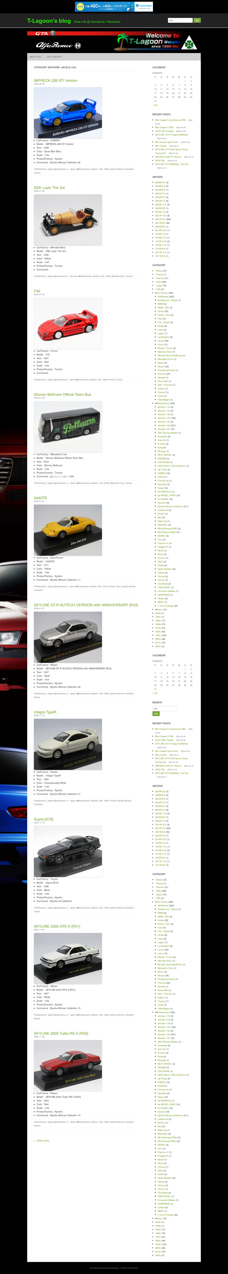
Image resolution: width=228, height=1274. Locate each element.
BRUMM (162, 458)
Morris (161, 362)
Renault (161, 377)
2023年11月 (160, 204)
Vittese (161, 598)
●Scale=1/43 (164, 418)
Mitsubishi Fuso (117, 482)
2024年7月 (160, 193)
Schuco (161, 557)
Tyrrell (161, 395)
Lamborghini (163, 337)
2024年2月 (160, 197)
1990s (106, 169)
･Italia (71, 379)
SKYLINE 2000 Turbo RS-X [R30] (61, 1033)
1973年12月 (160, 241)
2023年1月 (160, 211)
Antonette (162, 436)
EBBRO (161, 473)
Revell (161, 550)
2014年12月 (160, 230)
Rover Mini (163, 381)
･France (159, 274)
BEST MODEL (165, 454)
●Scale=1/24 (164, 410)
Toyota (37, 911)
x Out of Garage (165, 605)
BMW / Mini (163, 307)
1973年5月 (160, 248)
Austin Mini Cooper (164, 131)
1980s (105, 379)
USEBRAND (164, 594)
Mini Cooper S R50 (164, 127)
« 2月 (155, 105)
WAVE (161, 602)
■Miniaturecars (83, 169)
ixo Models (163, 499)
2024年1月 (160, 200)
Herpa (160, 487)
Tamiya (161, 576)
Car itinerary (54, 56)
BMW (160, 303)
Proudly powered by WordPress (104, 1267)
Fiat (159, 318)
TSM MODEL (164, 587)
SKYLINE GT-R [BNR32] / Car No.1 (172, 164)
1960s (158, 624)
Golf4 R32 (160, 160)
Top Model (163, 583)
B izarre (161, 443)
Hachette (162, 484)
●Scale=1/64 (97, 169)
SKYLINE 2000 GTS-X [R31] (57, 926)
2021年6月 (160, 222)
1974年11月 (160, 237)
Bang (160, 447)
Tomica (129, 276)
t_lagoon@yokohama (56, 169)
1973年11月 (160, 244)
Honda (113, 800)
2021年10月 (160, 215)
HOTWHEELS (164, 491)
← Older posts (41, 1140)
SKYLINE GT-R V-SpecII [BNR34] (171, 134)
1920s (108, 276)
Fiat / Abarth (164, 322)
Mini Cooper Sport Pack (166, 142)
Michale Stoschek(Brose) (170, 355)
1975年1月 (160, 233)
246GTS (40, 497)
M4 (159, 517)
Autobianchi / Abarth (167, 300)
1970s (105, 586)
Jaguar (161, 333)
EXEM (161, 476)
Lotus (160, 344)
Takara (161, 572)
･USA (158, 289)
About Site (35, 56)
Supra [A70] (43, 818)
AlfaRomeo (163, 296)
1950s (158, 620)
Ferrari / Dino (115, 586)
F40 (37, 290)
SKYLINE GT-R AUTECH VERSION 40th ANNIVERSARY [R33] (86, 604)
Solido (161, 565)
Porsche (162, 373)
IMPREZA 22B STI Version (55, 80)
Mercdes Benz (118, 276)
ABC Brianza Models (168, 432)
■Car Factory (161, 292)
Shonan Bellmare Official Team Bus (62, 394)
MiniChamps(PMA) (167, 532)
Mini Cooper (161, 145)
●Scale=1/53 (164, 421)
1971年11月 (160, 252)
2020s (106, 482)
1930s (158, 616)
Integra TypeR (45, 711)
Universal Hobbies (166, 591)
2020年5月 (160, 226)
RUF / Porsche (165, 384)
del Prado (162, 469)
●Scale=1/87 (164, 429)
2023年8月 (160, 208)
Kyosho (161, 502)
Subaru (37, 172)
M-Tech (161, 513)
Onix (160, 539)
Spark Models (164, 568)
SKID (160, 561)
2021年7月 (160, 219)
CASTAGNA (164, 462)
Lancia (161, 340)
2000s (158, 638)
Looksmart (163, 510)
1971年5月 (160, 256)
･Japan (72, 169)
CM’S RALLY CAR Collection (172, 465)
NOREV (161, 535)
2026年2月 (160, 182)
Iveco (160, 329)
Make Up (162, 521)
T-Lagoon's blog (49, 20)
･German (73, 276)
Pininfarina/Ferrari (166, 370)
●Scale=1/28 (164, 414)
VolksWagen (164, 399)
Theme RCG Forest (129, 1267)
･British (158, 270)
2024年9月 (160, 189)
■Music (158, 609)
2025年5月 (160, 186)
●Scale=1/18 (164, 406)
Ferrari (112, 379)
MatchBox (163, 524)
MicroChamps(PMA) (167, 528)
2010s (158, 642)
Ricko (160, 554)
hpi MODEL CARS (167, 495)
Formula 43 (163, 480)
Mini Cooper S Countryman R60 (170, 119)
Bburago (162, 451)
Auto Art (162, 440)
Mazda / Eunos (165, 348)
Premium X (163, 543)
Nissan (37, 697)
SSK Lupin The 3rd (49, 187)
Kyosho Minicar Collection (122, 169)
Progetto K (163, 546)
